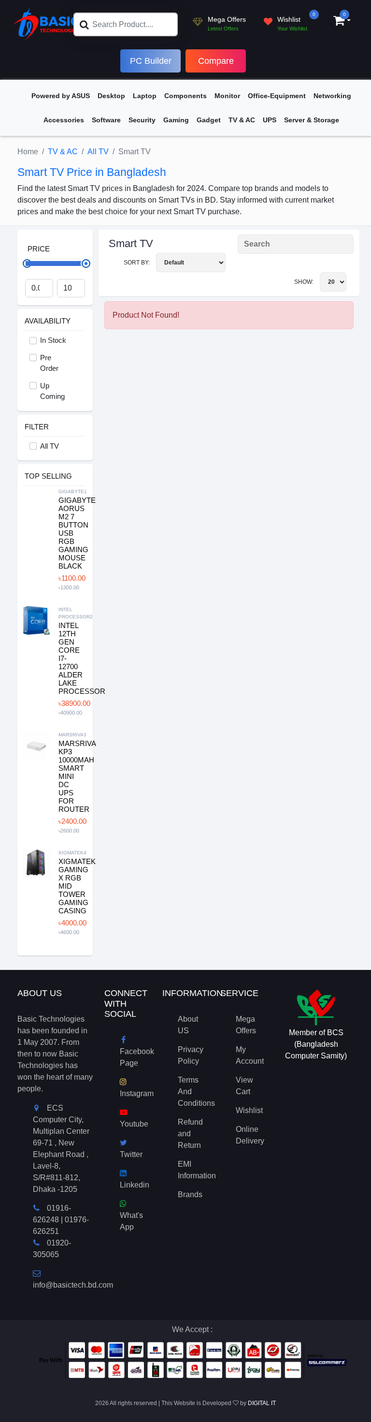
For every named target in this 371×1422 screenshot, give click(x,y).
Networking (332, 96)
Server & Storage (311, 120)
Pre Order (49, 363)
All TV (98, 151)
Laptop (145, 96)
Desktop (111, 96)
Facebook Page (137, 1057)
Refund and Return (190, 1133)
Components (185, 96)
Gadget (209, 120)
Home (27, 151)
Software (106, 120)
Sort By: (137, 262)
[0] (338, 22)
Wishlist (249, 1110)
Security (142, 120)
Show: (304, 282)
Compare (216, 61)
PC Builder (150, 61)
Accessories (63, 120)
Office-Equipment (277, 96)
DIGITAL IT (262, 1403)
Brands (190, 1194)
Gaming (176, 120)
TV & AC (241, 120)
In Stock (53, 340)
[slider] (86, 263)
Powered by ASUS (60, 96)
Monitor (227, 96)
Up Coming (52, 391)
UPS (269, 120)
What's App (131, 1221)
